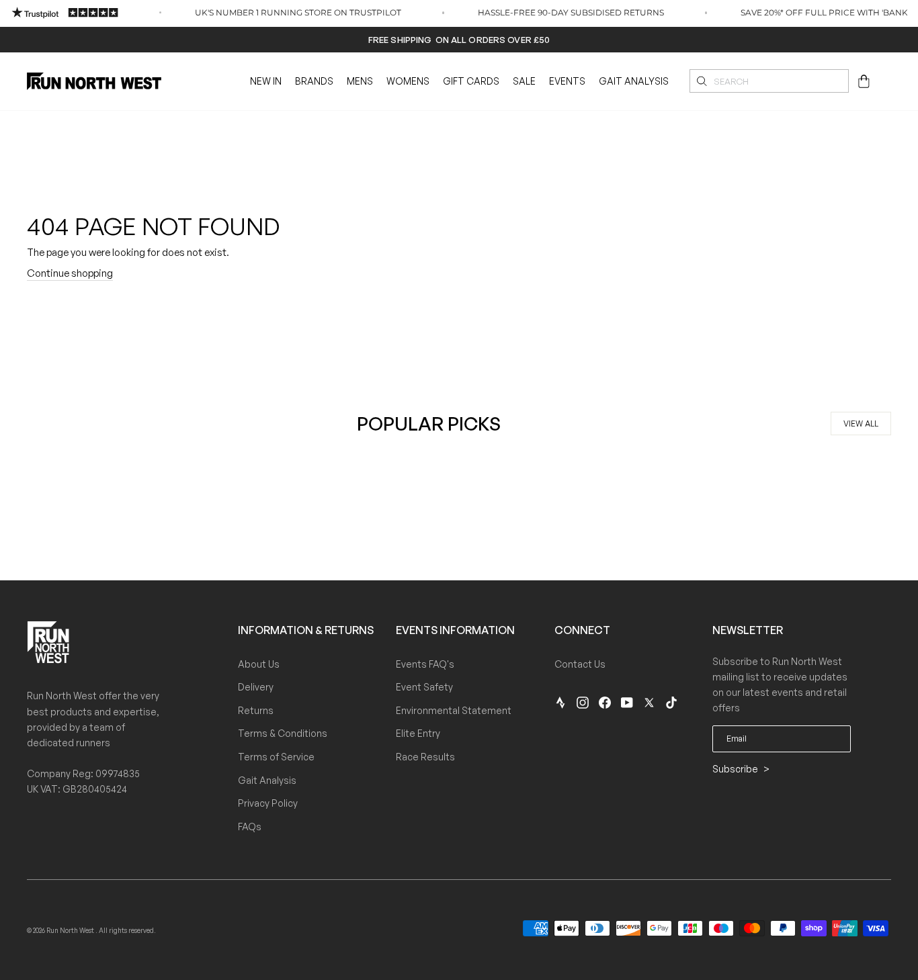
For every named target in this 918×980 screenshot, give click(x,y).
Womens (407, 81)
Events (567, 81)
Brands (314, 81)
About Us (259, 664)
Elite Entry (418, 733)
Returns (256, 710)
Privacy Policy (268, 803)
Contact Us (580, 664)
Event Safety (424, 687)
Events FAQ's (425, 664)
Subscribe (736, 768)
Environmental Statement (453, 710)
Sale (524, 81)
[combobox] (769, 81)
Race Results (425, 756)
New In (266, 81)
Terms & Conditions (282, 733)
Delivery (256, 687)
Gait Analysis (634, 81)
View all (860, 423)
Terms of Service (276, 756)
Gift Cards (471, 81)
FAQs (249, 826)
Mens (360, 81)
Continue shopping (70, 273)
